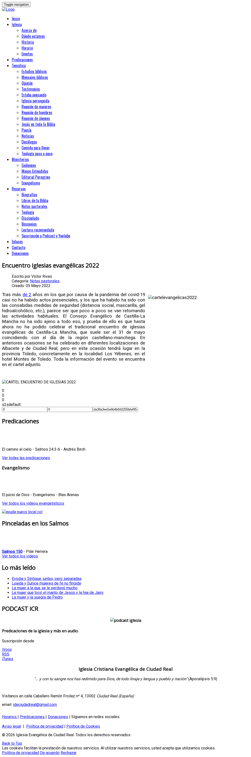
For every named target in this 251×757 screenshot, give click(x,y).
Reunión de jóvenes (36, 118)
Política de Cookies (83, 726)
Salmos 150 (12, 551)
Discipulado (30, 218)
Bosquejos (29, 224)
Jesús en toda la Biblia (38, 124)
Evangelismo (31, 183)
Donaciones (20, 253)
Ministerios (20, 159)
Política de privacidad (44, 726)
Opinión (27, 83)
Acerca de (29, 30)
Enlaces (17, 242)
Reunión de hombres (37, 112)
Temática (19, 65)
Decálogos (29, 142)
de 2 (27, 294)
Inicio (16, 19)
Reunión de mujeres (36, 107)
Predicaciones (22, 60)
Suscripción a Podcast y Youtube (46, 236)
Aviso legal (11, 726)
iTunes (7, 659)
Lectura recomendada (38, 230)
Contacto (18, 247)
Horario (27, 48)
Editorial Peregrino (36, 177)
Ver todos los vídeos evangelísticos (33, 503)
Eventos (27, 54)
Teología (28, 212)
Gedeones (29, 165)
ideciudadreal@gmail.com (35, 704)
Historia (28, 42)
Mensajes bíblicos (35, 77)
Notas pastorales (34, 206)
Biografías (29, 195)
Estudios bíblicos (34, 71)
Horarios (10, 716)
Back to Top (12, 743)
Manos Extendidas (35, 171)
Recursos (19, 189)
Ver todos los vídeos (20, 556)
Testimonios (31, 89)
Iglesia (17, 24)
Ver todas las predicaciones (26, 458)
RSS (5, 654)
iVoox (7, 649)
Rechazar (68, 752)
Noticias (28, 136)
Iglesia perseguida (35, 101)
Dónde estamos (33, 36)
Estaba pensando (34, 95)
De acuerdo (50, 752)
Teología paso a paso (37, 153)
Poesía (26, 130)
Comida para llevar (36, 148)
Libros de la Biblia (35, 200)
